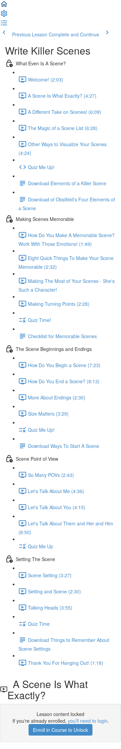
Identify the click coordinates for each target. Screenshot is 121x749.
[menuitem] (4, 15)
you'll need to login (88, 720)
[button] (4, 6)
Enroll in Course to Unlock (60, 729)
